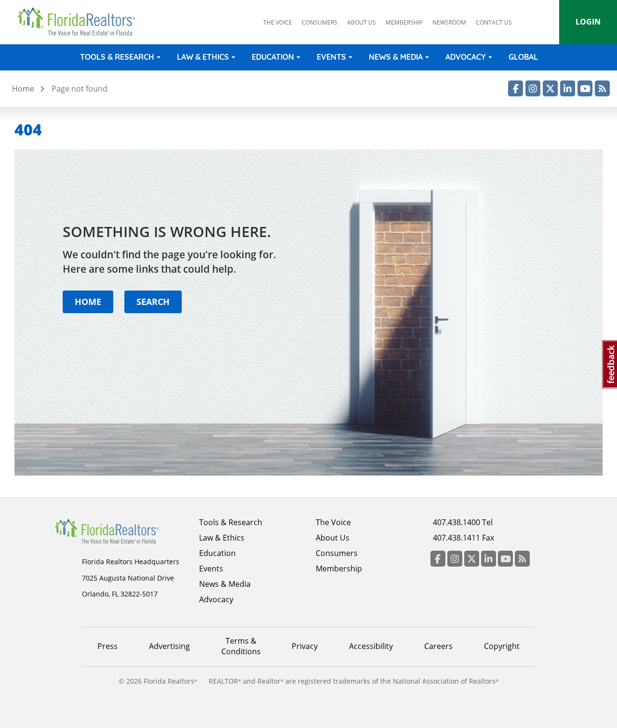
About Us (332, 537)
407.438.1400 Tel (463, 522)
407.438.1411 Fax (463, 537)
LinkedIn (567, 88)
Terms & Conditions (241, 646)
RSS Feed (602, 88)
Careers (438, 646)
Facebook (515, 88)
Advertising (169, 646)
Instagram (532, 88)
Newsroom (449, 22)
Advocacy (465, 57)
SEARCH (153, 301)
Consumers (319, 22)
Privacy (305, 646)
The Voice (277, 22)
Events (331, 57)
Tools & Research (117, 57)
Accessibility (371, 646)
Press (107, 646)
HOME (88, 301)
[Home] (79, 21)
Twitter (550, 88)
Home (23, 88)
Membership (404, 22)
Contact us (494, 22)
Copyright (502, 646)
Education (273, 57)
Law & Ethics (203, 57)
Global (523, 57)
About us (361, 22)
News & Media (396, 57)
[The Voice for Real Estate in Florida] (121, 530)
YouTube (584, 88)
